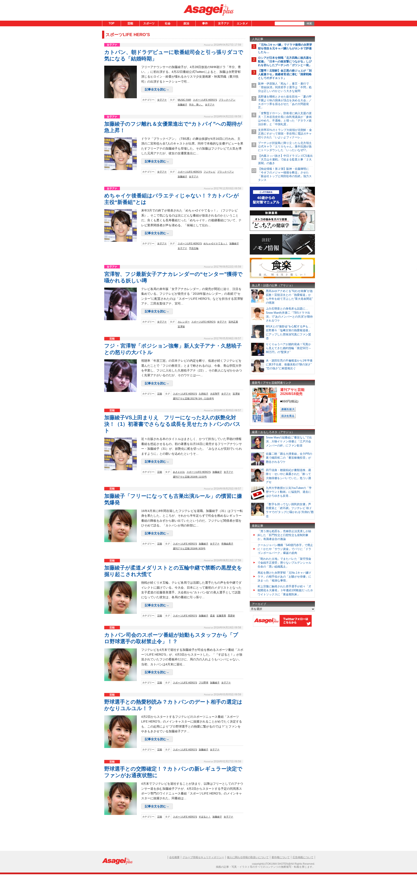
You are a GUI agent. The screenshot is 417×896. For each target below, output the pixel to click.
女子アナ (223, 23)
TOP (111, 23)
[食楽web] (282, 277)
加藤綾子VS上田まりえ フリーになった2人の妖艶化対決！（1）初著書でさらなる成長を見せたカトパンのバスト (172, 424)
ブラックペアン (227, 99)
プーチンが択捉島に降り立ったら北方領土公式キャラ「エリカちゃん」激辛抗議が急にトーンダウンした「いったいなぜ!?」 (285, 146)
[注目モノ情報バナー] (282, 254)
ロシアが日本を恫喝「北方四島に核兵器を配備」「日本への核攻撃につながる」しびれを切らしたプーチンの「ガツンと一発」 (285, 61)
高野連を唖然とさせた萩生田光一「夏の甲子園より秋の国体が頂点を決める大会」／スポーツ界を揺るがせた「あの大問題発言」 (285, 102)
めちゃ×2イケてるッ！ (216, 243)
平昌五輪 (194, 248)
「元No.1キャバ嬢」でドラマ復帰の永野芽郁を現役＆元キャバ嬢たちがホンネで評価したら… (285, 48)
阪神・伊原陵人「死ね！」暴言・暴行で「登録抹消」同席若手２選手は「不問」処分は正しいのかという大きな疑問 (285, 87)
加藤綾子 (182, 104)
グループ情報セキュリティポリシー (203, 857)
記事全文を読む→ (157, 89)
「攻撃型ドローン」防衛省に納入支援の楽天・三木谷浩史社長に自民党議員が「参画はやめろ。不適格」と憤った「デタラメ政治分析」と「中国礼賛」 (285, 119)
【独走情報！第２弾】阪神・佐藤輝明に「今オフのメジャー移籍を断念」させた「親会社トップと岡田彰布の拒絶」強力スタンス (285, 174)
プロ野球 (203, 682)
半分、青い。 (196, 104)
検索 (309, 23)
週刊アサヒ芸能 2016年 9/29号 (189, 548)
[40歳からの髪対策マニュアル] (282, 206)
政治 (186, 23)
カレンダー (184, 321)
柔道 (212, 615)
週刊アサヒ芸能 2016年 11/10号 (190, 476)
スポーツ (149, 23)
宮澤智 (181, 326)
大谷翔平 (215, 393)
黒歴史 (231, 615)
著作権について (280, 857)
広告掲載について (303, 857)
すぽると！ (205, 816)
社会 (167, 23)
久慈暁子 (203, 393)
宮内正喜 (233, 321)
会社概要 (174, 857)
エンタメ (242, 23)
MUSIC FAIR (184, 99)
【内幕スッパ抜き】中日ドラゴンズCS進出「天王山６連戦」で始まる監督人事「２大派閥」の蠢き (285, 159)
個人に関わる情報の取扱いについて (248, 857)
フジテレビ (209, 171)
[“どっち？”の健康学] (282, 230)
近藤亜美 (221, 615)
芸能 (130, 23)
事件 (205, 23)
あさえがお (179, 472)
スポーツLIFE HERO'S (205, 99)
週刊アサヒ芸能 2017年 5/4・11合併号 (193, 398)
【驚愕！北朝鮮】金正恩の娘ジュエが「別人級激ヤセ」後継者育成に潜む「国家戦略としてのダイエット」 (285, 74)
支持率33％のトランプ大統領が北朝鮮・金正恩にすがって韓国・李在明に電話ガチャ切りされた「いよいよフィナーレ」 (285, 133)
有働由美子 (227, 543)
